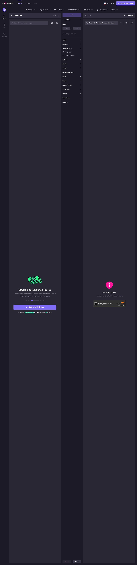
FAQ (35, 3)
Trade (19, 3)
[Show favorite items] (126, 23)
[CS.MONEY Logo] (7, 3)
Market (27, 3)
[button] (57, 23)
